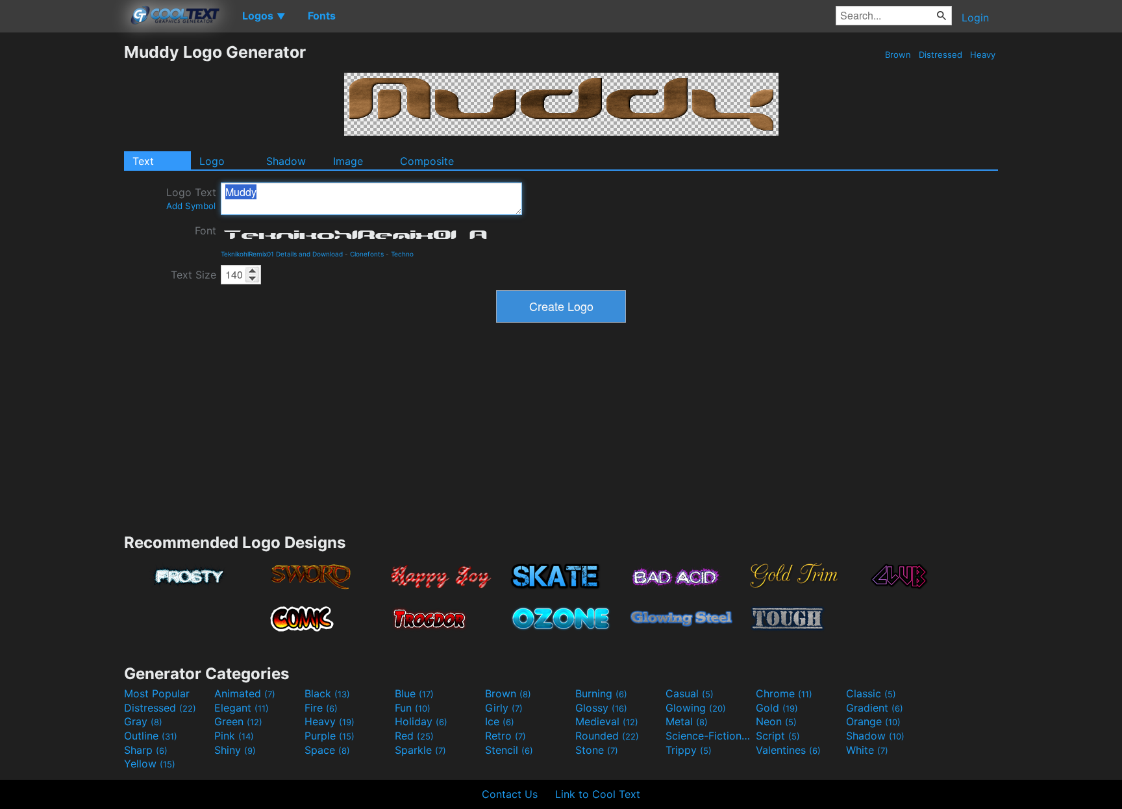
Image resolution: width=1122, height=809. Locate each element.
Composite (427, 161)
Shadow (286, 161)
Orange (873, 721)
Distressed (940, 54)
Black (327, 693)
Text (143, 161)
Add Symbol (191, 206)
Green (238, 721)
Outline (150, 735)
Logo (212, 161)
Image (348, 161)
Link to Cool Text (597, 794)
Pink (234, 735)
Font (205, 230)
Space (327, 749)
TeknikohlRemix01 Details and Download (282, 254)
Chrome (784, 693)
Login (975, 17)
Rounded (607, 735)
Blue (414, 693)
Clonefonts (367, 254)
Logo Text (191, 198)
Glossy (601, 707)
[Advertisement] (62, 237)
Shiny (235, 749)
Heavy (982, 54)
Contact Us (510, 794)
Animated (244, 693)
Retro (505, 735)
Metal (687, 721)
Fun (412, 707)
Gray (143, 721)
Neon (776, 721)
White (867, 749)
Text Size (193, 274)
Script (778, 735)
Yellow (149, 763)
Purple (330, 735)
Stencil (509, 749)
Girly (504, 707)
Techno (402, 254)
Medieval (606, 721)
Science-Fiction (709, 735)
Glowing (696, 707)
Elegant (241, 707)
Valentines (788, 749)
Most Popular (157, 693)
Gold (777, 707)
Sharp (146, 749)
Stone (596, 749)
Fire (321, 707)
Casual (690, 693)
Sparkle (420, 749)
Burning (601, 693)
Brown (898, 54)
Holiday (421, 721)
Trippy (689, 749)
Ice (499, 721)
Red (414, 735)
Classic (871, 693)
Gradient (874, 707)
